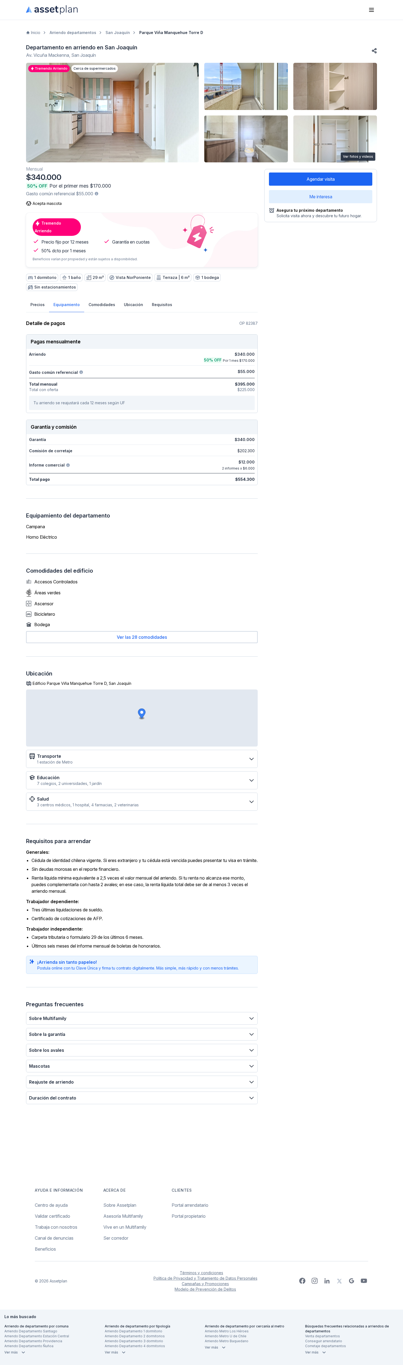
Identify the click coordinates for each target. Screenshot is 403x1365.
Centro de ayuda (51, 1205)
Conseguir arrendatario (323, 1341)
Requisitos (162, 304)
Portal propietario (189, 1216)
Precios (37, 304)
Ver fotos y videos (358, 156)
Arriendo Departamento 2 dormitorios (135, 1336)
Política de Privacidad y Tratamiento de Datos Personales (205, 1278)
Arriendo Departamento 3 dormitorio (134, 1341)
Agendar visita (320, 179)
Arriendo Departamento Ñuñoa (28, 1346)
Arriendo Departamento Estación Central (36, 1336)
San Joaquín (118, 32)
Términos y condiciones (201, 1272)
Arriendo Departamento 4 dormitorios (135, 1346)
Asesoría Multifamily (123, 1216)
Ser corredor (115, 1238)
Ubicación (133, 304)
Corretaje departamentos (325, 1346)
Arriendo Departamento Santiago (30, 1331)
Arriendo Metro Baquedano (226, 1341)
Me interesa (320, 196)
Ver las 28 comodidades (142, 637)
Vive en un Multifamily (124, 1227)
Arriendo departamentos (73, 32)
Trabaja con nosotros (56, 1227)
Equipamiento (66, 304)
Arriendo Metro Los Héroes (227, 1331)
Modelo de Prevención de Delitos (205, 1289)
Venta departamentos (322, 1336)
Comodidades (102, 304)
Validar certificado (52, 1216)
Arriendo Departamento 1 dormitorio (133, 1331)
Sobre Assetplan (119, 1205)
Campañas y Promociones (205, 1283)
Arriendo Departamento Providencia (33, 1341)
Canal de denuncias (54, 1238)
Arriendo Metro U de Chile (225, 1336)
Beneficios (45, 1249)
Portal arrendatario (190, 1205)
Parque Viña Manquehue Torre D (171, 32)
